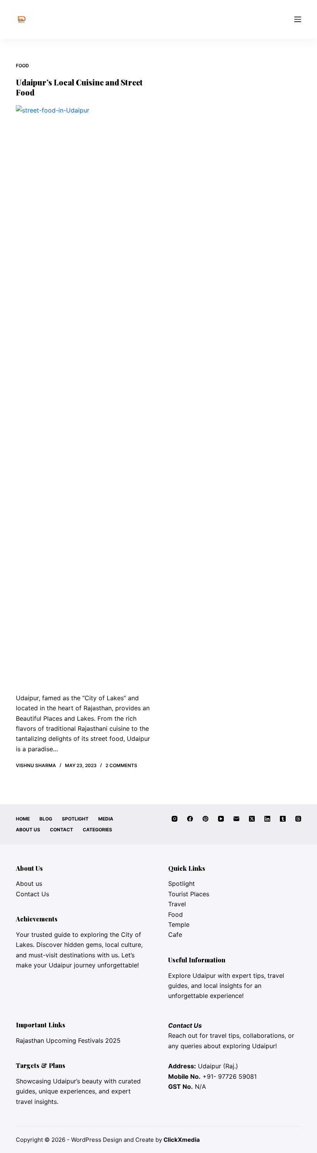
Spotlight (75, 819)
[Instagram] (174, 819)
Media (105, 819)
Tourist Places (188, 894)
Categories (97, 829)
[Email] (236, 819)
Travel (177, 904)
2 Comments (121, 765)
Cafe (175, 934)
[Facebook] (190, 819)
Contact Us (32, 894)
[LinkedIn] (267, 819)
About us (29, 883)
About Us (28, 829)
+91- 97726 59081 (230, 1076)
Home (23, 819)
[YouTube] (221, 819)
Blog (45, 819)
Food (22, 65)
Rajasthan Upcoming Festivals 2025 (68, 1040)
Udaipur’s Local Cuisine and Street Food (79, 87)
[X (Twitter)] (252, 819)
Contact (61, 829)
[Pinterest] (205, 819)
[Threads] (298, 819)
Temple (178, 924)
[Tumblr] (283, 819)
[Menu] (297, 19)
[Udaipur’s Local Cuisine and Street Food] (84, 395)
